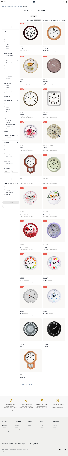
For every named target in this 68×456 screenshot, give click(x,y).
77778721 (22, 81)
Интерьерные (43, 431)
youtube (65, 449)
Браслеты (55, 425)
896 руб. (45, 182)
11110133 (45, 213)
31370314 (45, 114)
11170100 (45, 180)
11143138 (45, 245)
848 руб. (22, 50)
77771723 (22, 278)
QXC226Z (22, 376)
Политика (17, 435)
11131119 (21, 48)
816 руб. (22, 280)
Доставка (4, 425)
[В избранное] (40, 24)
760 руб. (45, 83)
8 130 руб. (45, 346)
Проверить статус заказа (8, 433)
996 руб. (45, 214)
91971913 (22, 114)
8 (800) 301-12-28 (20, 443)
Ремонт (16, 433)
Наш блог (30, 425)
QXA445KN (45, 344)
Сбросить (10, 206)
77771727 (45, 311)
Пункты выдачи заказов (20, 429)
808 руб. (22, 116)
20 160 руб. (22, 346)
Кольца (54, 429)
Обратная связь (6, 435)
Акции (29, 427)
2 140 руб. (45, 149)
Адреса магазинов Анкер (32, 446)
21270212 (22, 311)
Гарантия (4, 429)
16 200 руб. (22, 182)
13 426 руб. (46, 50)
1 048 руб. (45, 116)
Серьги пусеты (56, 433)
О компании (17, 425)
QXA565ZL (45, 48)
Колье (54, 427)
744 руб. (22, 214)
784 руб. (22, 313)
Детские (42, 429)
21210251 (22, 213)
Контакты (17, 427)
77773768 (45, 81)
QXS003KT (22, 344)
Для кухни (33, 16)
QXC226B (22, 180)
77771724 (22, 147)
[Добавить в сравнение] (40, 26)
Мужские (42, 425)
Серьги (54, 431)
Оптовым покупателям (20, 431)
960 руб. (45, 247)
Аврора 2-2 (45, 147)
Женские (42, 427)
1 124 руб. (22, 83)
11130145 (22, 245)
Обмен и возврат (6, 431)
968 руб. (45, 280)
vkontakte (60, 449)
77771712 (45, 278)
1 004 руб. (22, 149)
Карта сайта (5, 451)
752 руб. (22, 247)
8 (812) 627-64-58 (33, 443)
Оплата (4, 427)
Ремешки (42, 433)
